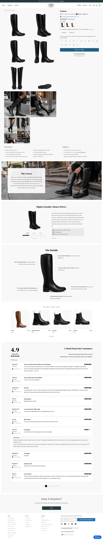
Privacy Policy (44, 528)
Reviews (27, 522)
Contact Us (43, 530)
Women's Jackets (12, 532)
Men (3, 5)
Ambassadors (28, 526)
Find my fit (91, 29)
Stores (79, 5)
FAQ (51, 508)
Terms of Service (45, 526)
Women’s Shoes (11, 528)
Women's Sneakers (12, 524)
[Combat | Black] (82, 319)
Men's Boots (11, 518)
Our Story (27, 518)
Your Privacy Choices (68, 534)
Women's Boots (11, 520)
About (16, 5)
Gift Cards (10, 537)
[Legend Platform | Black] (41, 319)
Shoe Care (43, 522)
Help (90, 5)
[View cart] (99, 5)
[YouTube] (75, 524)
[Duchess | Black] (61, 319)
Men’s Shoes (11, 526)
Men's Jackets (11, 530)
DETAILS (62, 1)
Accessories (11, 535)
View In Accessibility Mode (67, 531)
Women (10, 5)
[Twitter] (68, 524)
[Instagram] (62, 524)
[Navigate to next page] (60, 486)
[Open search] (96, 5)
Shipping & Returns (45, 520)
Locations (27, 524)
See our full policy (81, 152)
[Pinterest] (72, 524)
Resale (85, 5)
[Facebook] (65, 524)
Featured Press (28, 520)
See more (54, 238)
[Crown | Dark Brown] (67, 25)
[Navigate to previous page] (43, 486)
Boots (9, 10)
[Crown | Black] (62, 25)
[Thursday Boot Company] (51, 5)
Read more (36, 370)
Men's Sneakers (11, 522)
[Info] (87, 14)
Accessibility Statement (46, 524)
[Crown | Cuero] (72, 25)
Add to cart (79, 50)
